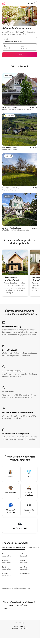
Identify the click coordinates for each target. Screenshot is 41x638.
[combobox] (20, 41)
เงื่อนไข (25, 628)
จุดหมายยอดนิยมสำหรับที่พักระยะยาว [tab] (13, 547)
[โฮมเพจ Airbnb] (3, 3)
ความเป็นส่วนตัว (17, 628)
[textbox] (11, 48)
